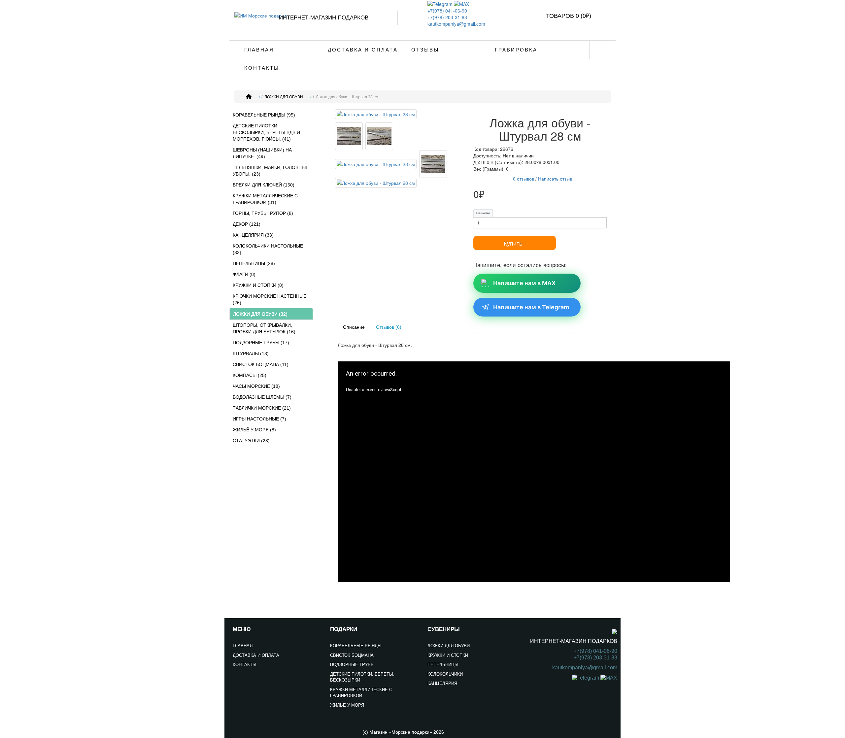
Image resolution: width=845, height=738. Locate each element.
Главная (259, 49)
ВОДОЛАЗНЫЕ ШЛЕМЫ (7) (262, 397)
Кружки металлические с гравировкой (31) (265, 199)
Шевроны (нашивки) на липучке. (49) (262, 153)
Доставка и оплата (363, 49)
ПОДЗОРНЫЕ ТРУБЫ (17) (261, 342)
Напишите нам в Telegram (531, 307)
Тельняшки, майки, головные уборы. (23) (271, 171)
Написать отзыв (555, 178)
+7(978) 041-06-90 (447, 10)
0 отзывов (523, 178)
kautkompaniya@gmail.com (456, 23)
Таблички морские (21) (262, 408)
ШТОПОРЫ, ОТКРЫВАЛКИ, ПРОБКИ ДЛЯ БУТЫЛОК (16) (264, 328)
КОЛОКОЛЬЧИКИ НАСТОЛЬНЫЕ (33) (268, 249)
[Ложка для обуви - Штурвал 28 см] (376, 115)
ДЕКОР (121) (246, 224)
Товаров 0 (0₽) (568, 16)
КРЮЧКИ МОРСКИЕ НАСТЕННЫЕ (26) (269, 299)
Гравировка (516, 49)
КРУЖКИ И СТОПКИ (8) (258, 285)
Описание (354, 326)
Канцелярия (442, 683)
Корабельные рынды (356, 645)
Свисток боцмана (352, 655)
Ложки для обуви (448, 645)
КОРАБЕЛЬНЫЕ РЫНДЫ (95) (264, 114)
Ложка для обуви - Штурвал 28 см (347, 97)
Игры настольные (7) (259, 418)
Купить (513, 243)
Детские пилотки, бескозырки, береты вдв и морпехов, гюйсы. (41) (266, 132)
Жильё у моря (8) (254, 429)
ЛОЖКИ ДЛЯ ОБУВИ (283, 97)
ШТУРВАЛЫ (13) (251, 353)
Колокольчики (445, 674)
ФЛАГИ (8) (244, 274)
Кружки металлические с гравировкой (361, 692)
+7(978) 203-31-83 (447, 17)
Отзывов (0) (388, 326)
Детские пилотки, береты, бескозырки (362, 677)
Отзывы (425, 49)
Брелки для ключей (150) (263, 184)
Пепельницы (442, 664)
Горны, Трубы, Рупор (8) (263, 213)
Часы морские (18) (256, 386)
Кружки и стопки (447, 655)
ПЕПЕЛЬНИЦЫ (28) (254, 263)
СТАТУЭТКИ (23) (251, 440)
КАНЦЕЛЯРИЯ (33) (253, 235)
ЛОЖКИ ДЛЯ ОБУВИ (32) (260, 314)
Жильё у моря (347, 705)
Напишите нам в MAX (524, 283)
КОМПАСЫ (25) (249, 375)
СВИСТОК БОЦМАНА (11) (260, 364)
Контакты (261, 68)
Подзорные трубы (352, 664)
